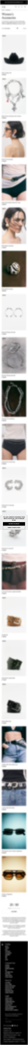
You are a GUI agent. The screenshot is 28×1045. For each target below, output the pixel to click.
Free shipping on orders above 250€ (14, 2)
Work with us (8, 989)
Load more (14, 911)
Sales (6, 959)
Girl (6, 958)
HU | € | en (8, 1021)
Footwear (7, 951)
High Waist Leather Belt (8, 678)
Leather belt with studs (8, 808)
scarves (3, 22)
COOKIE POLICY (8, 998)
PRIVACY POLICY (8, 1000)
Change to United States (14, 527)
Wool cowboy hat (6, 73)
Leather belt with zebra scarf (10, 764)
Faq (6, 970)
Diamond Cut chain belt (8, 462)
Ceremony (7, 954)
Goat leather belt (6, 721)
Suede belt (5, 635)
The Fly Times (8, 984)
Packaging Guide (9, 991)
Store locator (9, 977)
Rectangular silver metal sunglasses (12, 851)
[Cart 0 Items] (25, 6)
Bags (6, 949)
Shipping (7, 965)
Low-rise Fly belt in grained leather (11, 591)
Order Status (8, 975)
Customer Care (9, 972)
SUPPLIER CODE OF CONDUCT (11, 1010)
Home (3, 10)
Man (6, 956)
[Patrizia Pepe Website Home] (5, 7)
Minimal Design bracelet (8, 375)
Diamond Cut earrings (8, 505)
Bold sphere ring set (7, 289)
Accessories (7, 10)
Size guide (7, 973)
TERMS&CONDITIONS (9, 1001)
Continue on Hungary (14, 523)
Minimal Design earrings (8, 332)
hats (23, 21)
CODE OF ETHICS (9, 1003)
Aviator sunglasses (7, 894)
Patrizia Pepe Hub (9, 987)
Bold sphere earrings (7, 246)
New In (6, 946)
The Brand (7, 982)
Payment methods (9, 968)
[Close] (26, 2)
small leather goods (11, 22)
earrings (16, 920)
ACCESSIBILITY (8, 1005)
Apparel (7, 948)
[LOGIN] (19, 6)
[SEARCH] (16, 6)
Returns (7, 967)
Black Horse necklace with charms (11, 116)
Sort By (24, 28)
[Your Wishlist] (22, 6)
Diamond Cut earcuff (7, 548)
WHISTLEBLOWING (9, 1008)
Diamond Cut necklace (8, 418)
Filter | (6, 28)
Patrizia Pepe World (10, 986)
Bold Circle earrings (7, 159)
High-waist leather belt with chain (11, 202)
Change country (9, 992)
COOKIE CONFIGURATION (10, 1006)
